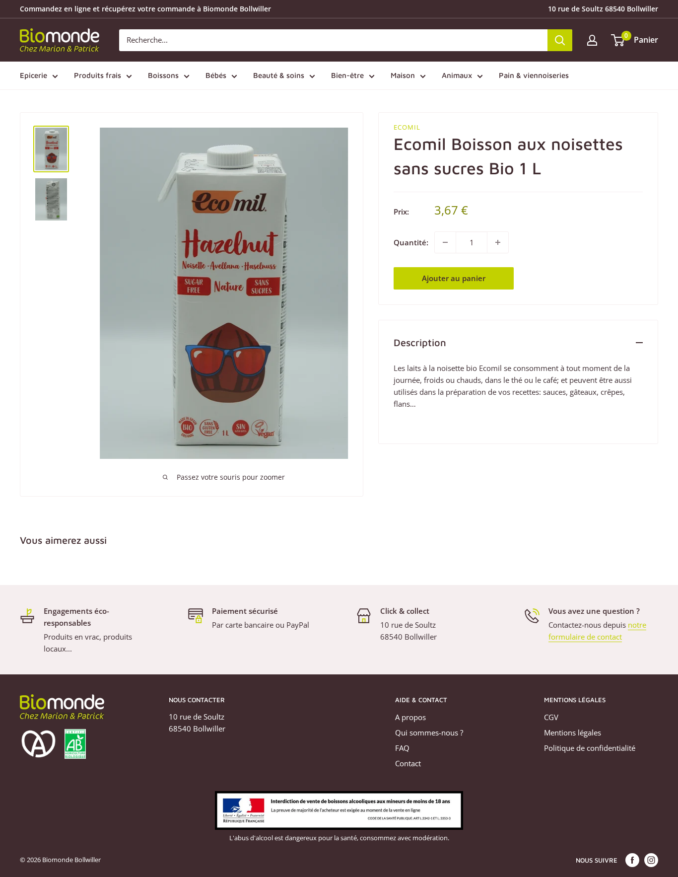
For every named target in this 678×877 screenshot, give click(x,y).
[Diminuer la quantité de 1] (445, 242)
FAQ (402, 748)
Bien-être (347, 75)
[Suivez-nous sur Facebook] (632, 860)
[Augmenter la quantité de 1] (497, 242)
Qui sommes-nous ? (429, 732)
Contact (408, 763)
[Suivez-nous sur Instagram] (651, 860)
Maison (403, 75)
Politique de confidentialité (589, 748)
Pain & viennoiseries (534, 75)
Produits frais (97, 75)
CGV (551, 717)
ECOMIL (407, 127)
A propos (410, 717)
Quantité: (411, 242)
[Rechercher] (559, 40)
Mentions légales (572, 732)
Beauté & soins (278, 75)
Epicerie (33, 75)
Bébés (215, 75)
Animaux (457, 75)
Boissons (163, 75)
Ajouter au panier (453, 278)
